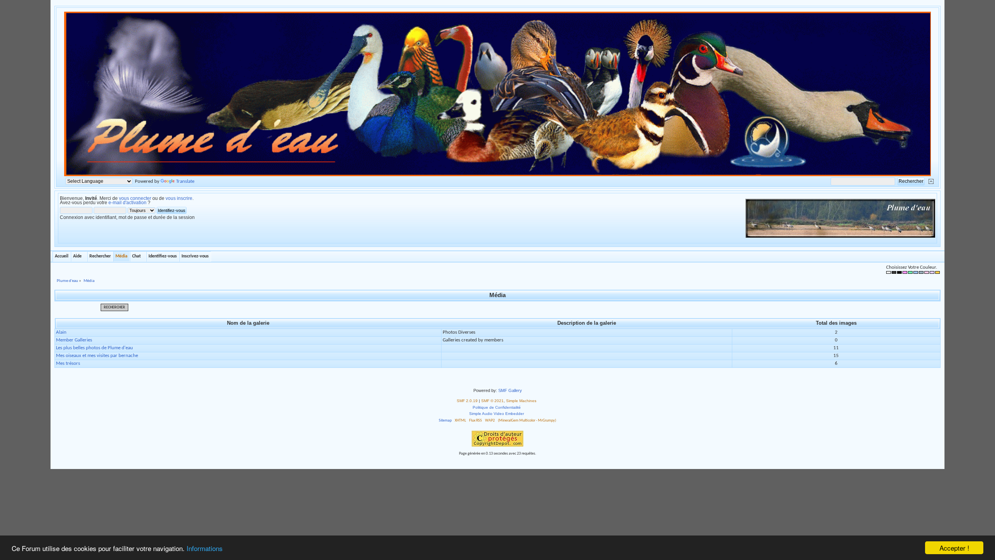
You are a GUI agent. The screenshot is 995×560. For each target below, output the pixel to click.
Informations (205, 548)
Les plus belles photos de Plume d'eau (94, 347)
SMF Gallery (510, 390)
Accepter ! (954, 548)
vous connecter (135, 198)
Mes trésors (68, 363)
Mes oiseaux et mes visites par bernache (97, 355)
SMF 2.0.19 (467, 401)
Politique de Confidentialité (497, 407)
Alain (61, 332)
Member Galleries (74, 340)
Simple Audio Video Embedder (496, 413)
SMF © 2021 (492, 401)
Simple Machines (521, 401)
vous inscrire (179, 198)
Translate (185, 181)
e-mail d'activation (127, 202)
